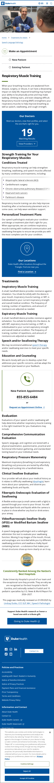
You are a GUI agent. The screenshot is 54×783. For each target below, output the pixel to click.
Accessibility (7, 672)
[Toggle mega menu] (47, 3)
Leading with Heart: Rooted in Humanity (19, 676)
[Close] (50, 732)
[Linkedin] (16, 650)
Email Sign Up (8, 728)
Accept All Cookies (27, 778)
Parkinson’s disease (15, 197)
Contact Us (34, 651)
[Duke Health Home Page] (16, 638)
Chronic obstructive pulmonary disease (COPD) (28, 188)
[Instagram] (11, 650)
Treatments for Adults (19, 38)
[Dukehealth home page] (7, 3)
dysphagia (38, 481)
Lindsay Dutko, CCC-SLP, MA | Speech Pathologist (27, 603)
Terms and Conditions (11, 696)
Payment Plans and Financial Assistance (18, 688)
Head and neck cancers (17, 193)
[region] (27, 755)
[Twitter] (7, 654)
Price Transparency (10, 692)
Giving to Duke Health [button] (25, 621)
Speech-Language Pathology (12, 42)
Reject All (27, 771)
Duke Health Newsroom (12, 724)
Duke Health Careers (11, 720)
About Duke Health (10, 712)
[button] (41, 3)
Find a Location (25, 271)
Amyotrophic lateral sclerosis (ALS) (22, 180)
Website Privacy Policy (11, 700)
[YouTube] (11, 654)
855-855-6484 (27, 397)
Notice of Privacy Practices (13, 684)
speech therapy (39, 345)
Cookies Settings (27, 764)
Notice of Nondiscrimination (14, 680)
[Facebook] (7, 650)
